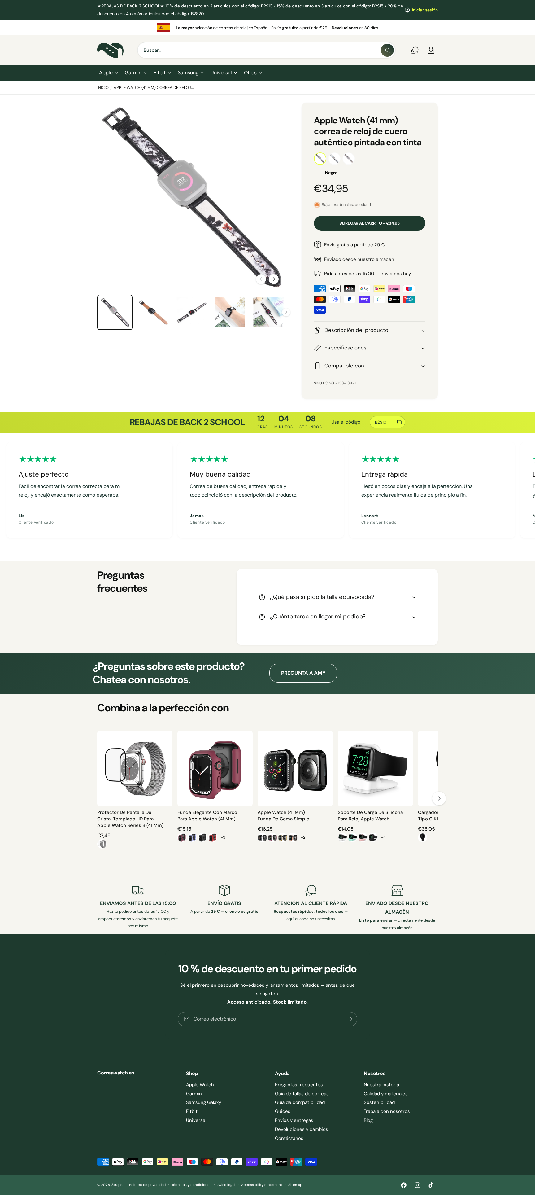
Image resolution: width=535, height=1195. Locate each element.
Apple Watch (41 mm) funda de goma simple (283, 815)
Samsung (188, 72)
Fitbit (160, 72)
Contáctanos (289, 1138)
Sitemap (295, 1185)
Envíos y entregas (294, 1120)
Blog (368, 1120)
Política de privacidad (147, 1185)
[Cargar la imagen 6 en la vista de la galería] (230, 312)
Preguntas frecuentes (299, 1085)
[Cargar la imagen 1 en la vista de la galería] (115, 312)
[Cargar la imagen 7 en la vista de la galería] (268, 312)
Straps (116, 1185)
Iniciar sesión (425, 10)
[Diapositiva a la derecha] (274, 279)
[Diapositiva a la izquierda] (261, 279)
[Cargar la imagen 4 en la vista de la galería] (153, 312)
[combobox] (266, 50)
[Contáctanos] (415, 50)
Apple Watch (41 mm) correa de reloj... (154, 87)
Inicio (103, 87)
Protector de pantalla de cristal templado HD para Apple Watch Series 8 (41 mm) (130, 818)
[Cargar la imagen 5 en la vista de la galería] (191, 312)
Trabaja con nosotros (387, 1111)
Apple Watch (200, 1085)
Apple (106, 72)
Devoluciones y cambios (301, 1129)
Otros (250, 72)
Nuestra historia (381, 1085)
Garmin (133, 72)
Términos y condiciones (191, 1185)
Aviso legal (226, 1185)
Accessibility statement (261, 1185)
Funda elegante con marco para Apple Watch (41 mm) (207, 815)
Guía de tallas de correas (302, 1094)
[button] (108, 73)
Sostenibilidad (379, 1102)
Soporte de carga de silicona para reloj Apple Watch (370, 815)
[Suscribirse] (350, 1019)
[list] (267, 27)
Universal (221, 72)
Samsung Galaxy (203, 1102)
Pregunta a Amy (303, 673)
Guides (282, 1111)
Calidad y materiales (386, 1094)
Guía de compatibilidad (300, 1102)
